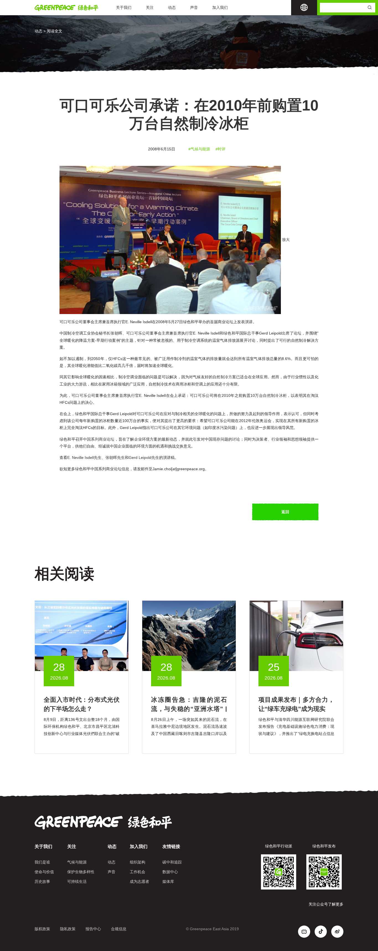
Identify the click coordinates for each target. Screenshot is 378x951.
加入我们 (220, 7)
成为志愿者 (139, 881)
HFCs (117, 358)
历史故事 (42, 881)
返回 (285, 512)
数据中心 (170, 872)
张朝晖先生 (115, 457)
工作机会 (137, 872)
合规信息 (118, 929)
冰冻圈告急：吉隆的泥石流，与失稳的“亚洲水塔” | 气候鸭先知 (189, 708)
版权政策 (42, 929)
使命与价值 (44, 872)
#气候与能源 (199, 149)
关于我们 (123, 7)
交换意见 (183, 446)
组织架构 (137, 862)
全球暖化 (79, 365)
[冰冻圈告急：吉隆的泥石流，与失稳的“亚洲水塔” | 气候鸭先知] (189, 635)
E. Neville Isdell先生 (84, 457)
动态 (172, 7)
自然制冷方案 (224, 377)
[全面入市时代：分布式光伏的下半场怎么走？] (81, 635)
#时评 (221, 149)
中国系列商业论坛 (98, 439)
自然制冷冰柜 (275, 395)
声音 (194, 7)
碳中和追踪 (172, 862)
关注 (150, 7)
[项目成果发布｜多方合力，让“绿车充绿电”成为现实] (296, 635)
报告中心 (93, 929)
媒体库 (168, 881)
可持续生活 (77, 881)
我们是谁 (42, 862)
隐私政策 (68, 929)
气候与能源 (77, 862)
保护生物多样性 (80, 872)
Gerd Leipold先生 (144, 457)
